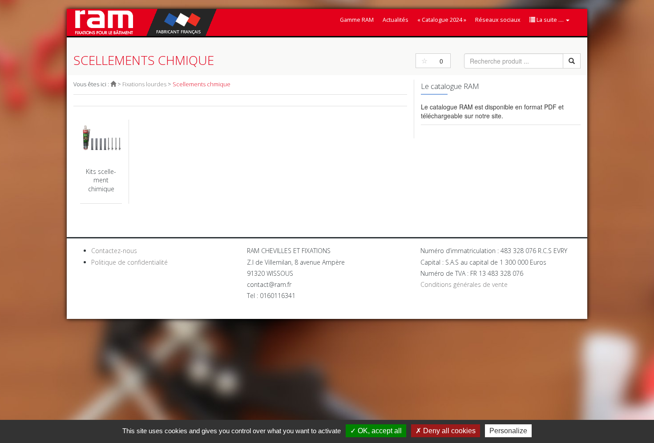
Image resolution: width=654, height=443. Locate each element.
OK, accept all (379, 431)
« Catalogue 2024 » (441, 20)
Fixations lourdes (144, 84)
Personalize (508, 431)
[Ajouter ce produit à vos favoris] (424, 60)
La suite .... (550, 20)
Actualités (395, 20)
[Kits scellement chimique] (101, 162)
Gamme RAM (357, 20)
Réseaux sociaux (498, 20)
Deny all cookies (448, 431)
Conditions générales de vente (464, 284)
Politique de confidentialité (129, 262)
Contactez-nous (114, 250)
